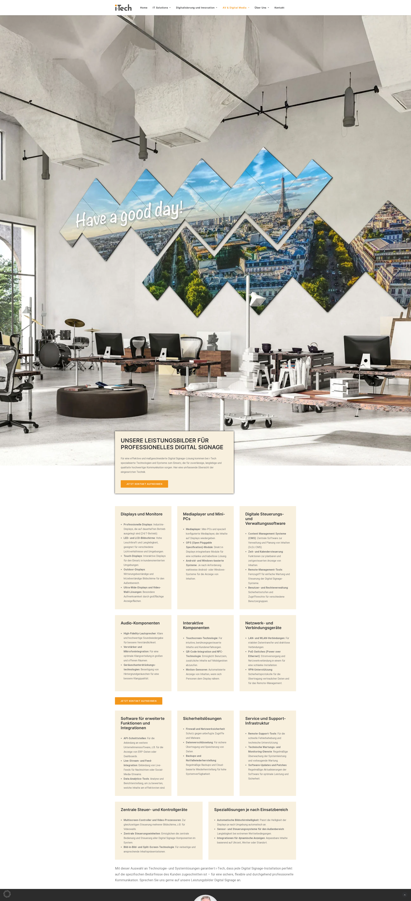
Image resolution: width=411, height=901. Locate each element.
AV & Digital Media (235, 7)
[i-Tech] (123, 7)
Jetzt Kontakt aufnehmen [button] (144, 484)
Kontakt (279, 7)
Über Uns (260, 7)
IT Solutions (160, 7)
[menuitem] (145, 7)
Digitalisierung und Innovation (195, 7)
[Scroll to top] (404, 894)
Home (143, 7)
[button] (7, 894)
